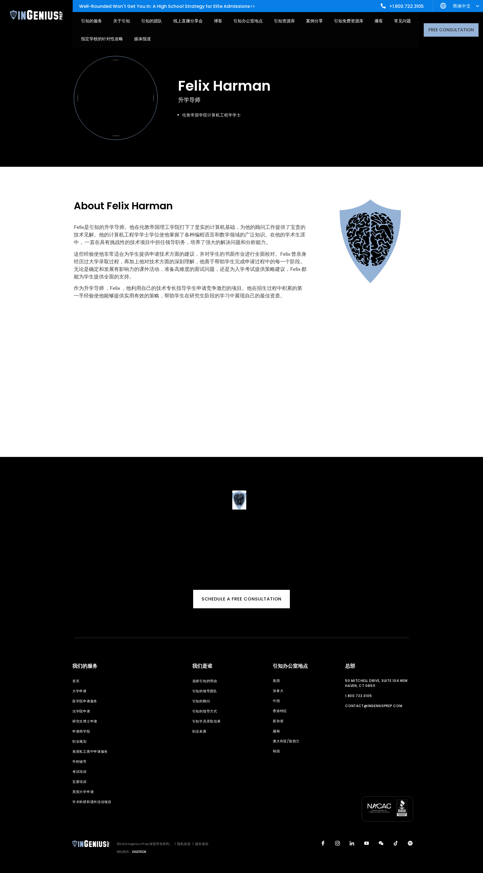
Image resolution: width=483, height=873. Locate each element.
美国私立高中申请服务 (90, 751)
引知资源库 (284, 21)
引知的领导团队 (204, 691)
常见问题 (402, 21)
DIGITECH (139, 851)
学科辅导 (79, 761)
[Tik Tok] (395, 843)
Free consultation (451, 30)
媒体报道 (142, 39)
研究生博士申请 (84, 721)
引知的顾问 (201, 701)
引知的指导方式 (204, 711)
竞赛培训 (79, 781)
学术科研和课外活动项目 (92, 801)
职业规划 (79, 741)
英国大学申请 (83, 791)
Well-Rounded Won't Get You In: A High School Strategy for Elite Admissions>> (167, 6)
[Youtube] (366, 843)
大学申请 (79, 691)
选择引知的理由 (204, 681)
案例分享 (314, 21)
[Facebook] (323, 843)
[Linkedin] (352, 843)
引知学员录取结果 (206, 721)
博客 (218, 21)
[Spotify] (410, 843)
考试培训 (79, 771)
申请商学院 (81, 731)
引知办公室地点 (248, 21)
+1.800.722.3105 (406, 6)
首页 (75, 681)
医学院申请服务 (84, 701)
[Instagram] (337, 843)
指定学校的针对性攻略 (102, 39)
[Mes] (381, 843)
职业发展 (199, 731)
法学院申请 (81, 711)
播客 (379, 21)
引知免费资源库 (348, 21)
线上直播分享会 (188, 21)
